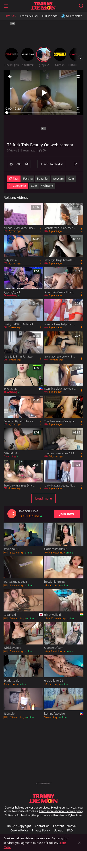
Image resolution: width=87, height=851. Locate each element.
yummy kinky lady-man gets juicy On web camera (60, 324)
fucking (28, 178)
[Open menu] (6, 6)
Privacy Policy (41, 830)
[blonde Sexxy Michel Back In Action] (23, 218)
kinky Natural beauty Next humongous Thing (60, 485)
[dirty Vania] (23, 250)
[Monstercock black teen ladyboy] (63, 218)
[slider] (43, 112)
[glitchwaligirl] (63, 605)
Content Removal (64, 826)
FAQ (70, 830)
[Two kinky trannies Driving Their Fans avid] (23, 475)
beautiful (42, 178)
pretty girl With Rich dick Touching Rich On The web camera (19, 324)
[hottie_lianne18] (63, 572)
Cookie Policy (19, 830)
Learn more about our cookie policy (61, 811)
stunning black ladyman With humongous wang (60, 388)
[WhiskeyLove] (23, 638)
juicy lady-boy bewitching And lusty (59, 356)
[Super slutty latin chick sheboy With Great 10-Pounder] (23, 411)
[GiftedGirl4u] (23, 443)
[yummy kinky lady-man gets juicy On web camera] (63, 314)
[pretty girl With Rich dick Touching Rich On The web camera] (23, 314)
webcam (58, 178)
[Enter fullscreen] (78, 108)
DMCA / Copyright (19, 826)
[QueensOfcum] (63, 638)
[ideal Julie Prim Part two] (23, 346)
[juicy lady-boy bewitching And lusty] (63, 346)
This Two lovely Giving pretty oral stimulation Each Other (60, 421)
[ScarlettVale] (23, 671)
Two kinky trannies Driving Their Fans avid (20, 485)
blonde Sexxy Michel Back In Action (19, 228)
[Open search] (81, 6)
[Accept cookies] (79, 843)
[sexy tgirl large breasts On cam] (63, 250)
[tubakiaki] (23, 605)
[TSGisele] (23, 704)
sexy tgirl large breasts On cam (60, 260)
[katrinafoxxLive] (63, 704)
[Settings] (78, 76)
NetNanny (60, 815)
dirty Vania (10, 260)
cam (71, 178)
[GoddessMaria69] (63, 539)
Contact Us (42, 826)
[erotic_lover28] (63, 671)
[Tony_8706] (23, 379)
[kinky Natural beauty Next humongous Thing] (63, 475)
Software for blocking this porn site (27, 815)
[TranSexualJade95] (23, 572)
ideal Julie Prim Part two (18, 356)
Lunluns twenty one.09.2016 (60, 453)
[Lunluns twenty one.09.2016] (63, 443)
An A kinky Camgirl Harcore (60, 292)
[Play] (43, 93)
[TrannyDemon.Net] (43, 6)
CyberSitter (75, 815)
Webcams (47, 186)
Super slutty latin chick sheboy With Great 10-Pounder (20, 421)
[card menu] (41, 230)
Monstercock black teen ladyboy (60, 228)
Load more (43, 498)
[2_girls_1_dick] (23, 282)
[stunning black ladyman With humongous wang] (63, 379)
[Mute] (9, 76)
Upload (58, 830)
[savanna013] (23, 539)
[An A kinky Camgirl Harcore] (63, 282)
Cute (34, 186)
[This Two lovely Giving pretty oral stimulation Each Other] (63, 411)
